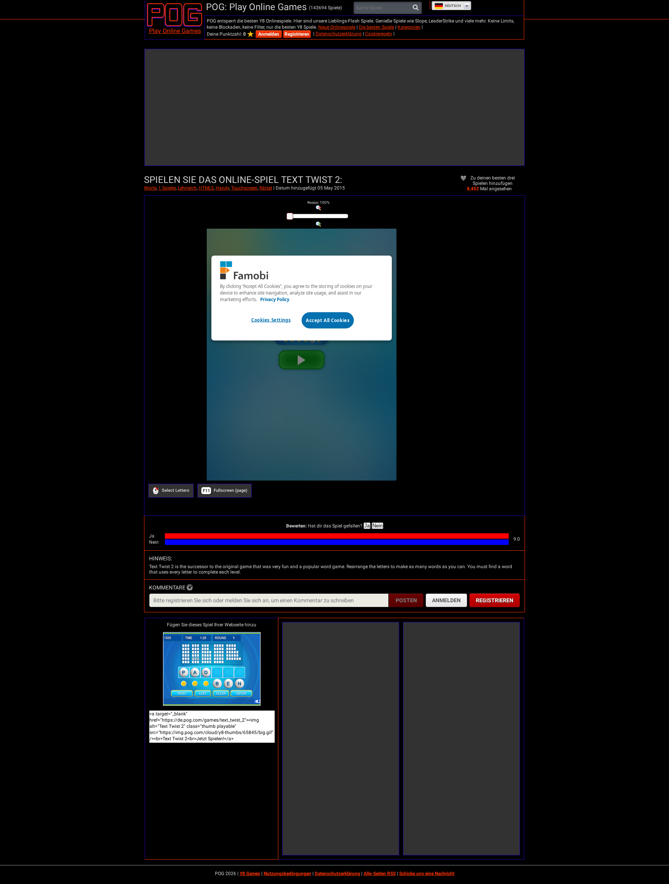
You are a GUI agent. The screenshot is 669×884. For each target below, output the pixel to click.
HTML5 (206, 188)
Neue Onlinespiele (336, 27)
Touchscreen (244, 188)
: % (318, 202)
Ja (367, 526)
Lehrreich (187, 188)
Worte (150, 188)
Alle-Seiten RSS (380, 873)
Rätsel (265, 188)
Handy (222, 188)
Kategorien (409, 27)
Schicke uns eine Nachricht (427, 873)
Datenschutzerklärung (339, 33)
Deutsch (453, 6)
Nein (377, 526)
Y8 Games (250, 873)
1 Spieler (167, 188)
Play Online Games (175, 30)
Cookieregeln (378, 33)
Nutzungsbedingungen (287, 873)
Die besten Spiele (376, 27)
